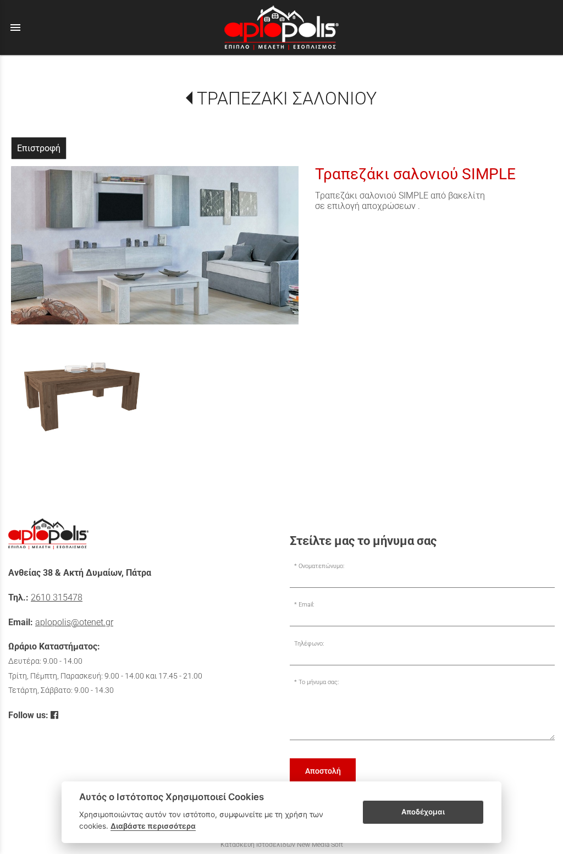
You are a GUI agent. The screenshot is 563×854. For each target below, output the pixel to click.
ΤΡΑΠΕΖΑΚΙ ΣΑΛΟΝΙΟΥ (287, 98)
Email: (306, 604)
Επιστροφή (38, 148)
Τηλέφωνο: (309, 643)
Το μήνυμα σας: (319, 682)
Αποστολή (323, 771)
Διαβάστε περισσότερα (153, 826)
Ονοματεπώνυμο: (321, 566)
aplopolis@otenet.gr (74, 622)
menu (15, 27)
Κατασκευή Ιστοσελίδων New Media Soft (281, 845)
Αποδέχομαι (423, 811)
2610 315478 (56, 597)
